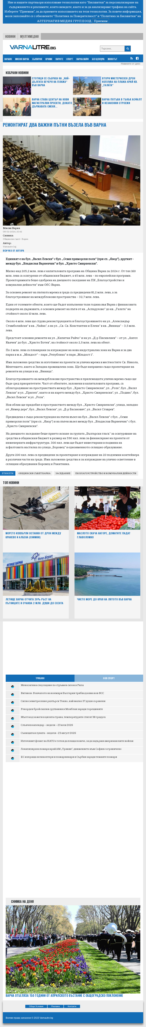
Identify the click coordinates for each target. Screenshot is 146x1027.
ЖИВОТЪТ (112, 59)
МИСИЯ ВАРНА (22, 59)
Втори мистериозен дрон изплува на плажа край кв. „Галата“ (120, 82)
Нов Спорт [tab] (109, 678)
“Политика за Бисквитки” (118, 16)
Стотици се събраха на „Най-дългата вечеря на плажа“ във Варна (51, 82)
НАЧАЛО (8, 59)
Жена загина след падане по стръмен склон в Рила (52, 685)
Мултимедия (29, 36)
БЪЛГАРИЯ (37, 59)
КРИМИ (48, 59)
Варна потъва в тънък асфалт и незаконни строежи (122, 101)
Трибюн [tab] (40, 678)
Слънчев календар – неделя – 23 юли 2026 (47, 725)
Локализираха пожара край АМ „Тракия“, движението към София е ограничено (71, 749)
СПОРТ (69, 59)
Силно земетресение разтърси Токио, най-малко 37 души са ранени (63, 701)
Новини (10, 36)
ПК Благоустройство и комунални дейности (105, 473)
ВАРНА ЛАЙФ (82, 59)
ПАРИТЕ (59, 59)
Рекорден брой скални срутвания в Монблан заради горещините (62, 709)
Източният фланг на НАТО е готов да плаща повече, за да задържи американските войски (77, 741)
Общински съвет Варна (34, 473)
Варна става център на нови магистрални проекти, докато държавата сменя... (52, 103)
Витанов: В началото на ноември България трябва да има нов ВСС (62, 693)
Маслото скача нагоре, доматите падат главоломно (103, 535)
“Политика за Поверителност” (75, 16)
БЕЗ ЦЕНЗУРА (98, 59)
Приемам (101, 21)
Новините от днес (130, 63)
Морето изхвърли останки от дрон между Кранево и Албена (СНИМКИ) (33, 535)
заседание (63, 473)
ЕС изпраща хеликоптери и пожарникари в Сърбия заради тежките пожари (69, 757)
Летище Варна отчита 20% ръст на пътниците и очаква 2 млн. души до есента (34, 601)
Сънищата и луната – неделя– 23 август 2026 (48, 733)
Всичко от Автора (13, 250)
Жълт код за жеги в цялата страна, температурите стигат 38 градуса (63, 717)
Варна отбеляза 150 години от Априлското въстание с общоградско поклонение (64, 996)
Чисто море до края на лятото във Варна (104, 599)
